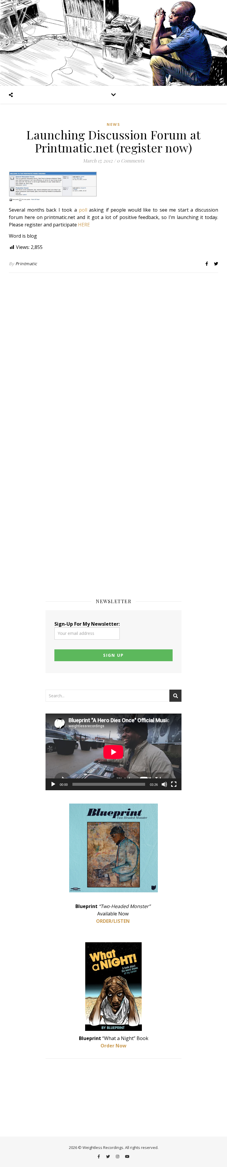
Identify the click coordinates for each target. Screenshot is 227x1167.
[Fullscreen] (174, 784)
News (113, 124)
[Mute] (164, 784)
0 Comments (130, 160)
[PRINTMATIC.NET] (113, 43)
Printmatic (26, 263)
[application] (113, 752)
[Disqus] (113, 355)
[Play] (53, 784)
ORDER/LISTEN (113, 921)
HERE (84, 224)
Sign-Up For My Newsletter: (87, 624)
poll (83, 210)
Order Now (113, 1045)
